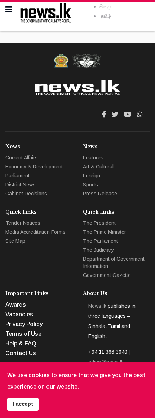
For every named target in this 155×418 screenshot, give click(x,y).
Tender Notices (22, 223)
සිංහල (105, 6)
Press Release (100, 193)
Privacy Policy (24, 324)
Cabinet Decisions (26, 193)
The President (99, 223)
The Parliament (100, 241)
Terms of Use (23, 334)
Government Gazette (107, 275)
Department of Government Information (114, 262)
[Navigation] (8, 9)
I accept (23, 404)
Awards (15, 305)
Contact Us (20, 353)
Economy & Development (34, 166)
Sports (90, 184)
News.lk (97, 306)
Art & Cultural (98, 166)
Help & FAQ (20, 343)
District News (20, 184)
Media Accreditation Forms (35, 232)
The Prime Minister (104, 232)
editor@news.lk (106, 362)
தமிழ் (106, 16)
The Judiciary (98, 250)
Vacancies (19, 314)
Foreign (91, 175)
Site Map (15, 241)
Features (93, 158)
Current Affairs (21, 158)
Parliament (17, 175)
